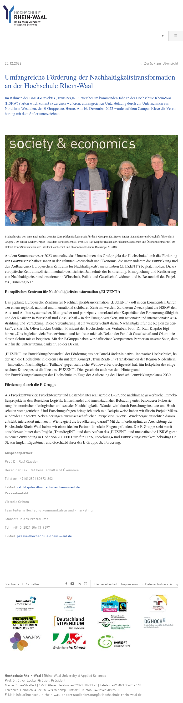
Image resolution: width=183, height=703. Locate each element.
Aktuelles (32, 584)
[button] (84, 36)
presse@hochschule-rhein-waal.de (44, 536)
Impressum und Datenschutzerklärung (149, 584)
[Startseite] (27, 15)
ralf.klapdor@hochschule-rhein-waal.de (48, 487)
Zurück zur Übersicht (161, 63)
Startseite (12, 584)
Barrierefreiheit (105, 584)
